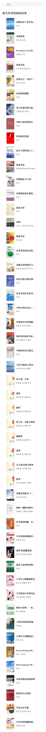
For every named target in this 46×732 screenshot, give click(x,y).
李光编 (18, 626)
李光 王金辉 (20, 40)
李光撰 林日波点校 (23, 69)
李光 (18, 26)
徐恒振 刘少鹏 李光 (23, 383)
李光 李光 (20, 640)
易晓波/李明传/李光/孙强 (25, 168)
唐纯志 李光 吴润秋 (23, 326)
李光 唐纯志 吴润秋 (23, 340)
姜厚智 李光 (20, 54)
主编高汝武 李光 (22, 111)
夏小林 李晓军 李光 (23, 583)
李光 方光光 (20, 83)
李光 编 (19, 240)
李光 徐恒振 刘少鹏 (23, 483)
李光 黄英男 (20, 611)
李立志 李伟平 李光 (23, 711)
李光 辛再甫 (20, 654)
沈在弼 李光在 (21, 497)
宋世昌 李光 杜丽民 (23, 368)
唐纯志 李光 (20, 540)
